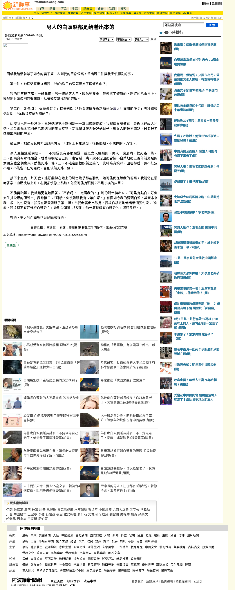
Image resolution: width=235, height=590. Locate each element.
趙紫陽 (11, 519)
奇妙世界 (149, 13)
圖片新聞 (193, 535)
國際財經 (96, 535)
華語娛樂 (51, 558)
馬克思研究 (94, 570)
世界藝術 (71, 553)
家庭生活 (65, 547)
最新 (36, 13)
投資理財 (208, 547)
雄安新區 (70, 514)
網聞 (116, 535)
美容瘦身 (180, 547)
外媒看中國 (46, 541)
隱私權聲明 (183, 581)
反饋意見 (152, 581)
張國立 (18, 39)
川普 (42, 510)
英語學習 (57, 553)
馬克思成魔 (65, 510)
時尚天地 (112, 13)
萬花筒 (137, 13)
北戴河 (93, 514)
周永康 (22, 519)
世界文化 (28, 553)
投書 (115, 541)
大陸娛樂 (36, 558)
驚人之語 (62, 541)
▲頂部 (198, 581)
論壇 (112, 8)
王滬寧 (32, 514)
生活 (75, 8)
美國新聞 (45, 535)
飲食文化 (46, 13)
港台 (173, 535)
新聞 (52, 8)
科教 (124, 535)
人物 (107, 535)
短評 (98, 541)
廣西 (27, 510)
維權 (149, 535)
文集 (82, 541)
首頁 (41, 8)
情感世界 (60, 13)
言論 (33, 541)
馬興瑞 (51, 510)
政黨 (90, 541)
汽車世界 (86, 13)
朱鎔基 (18, 510)
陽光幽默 (124, 570)
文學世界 (85, 553)
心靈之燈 (79, 547)
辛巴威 (104, 514)
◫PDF (218, 18)
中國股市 (20, 514)
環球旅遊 (162, 13)
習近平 (93, 510)
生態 (165, 535)
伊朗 (9, 510)
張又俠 (135, 510)
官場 (132, 535)
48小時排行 (173, 32)
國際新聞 (82, 535)
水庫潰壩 (80, 510)
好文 (106, 541)
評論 (64, 8)
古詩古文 (194, 547)
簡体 (206, 3)
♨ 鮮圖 (187, 13)
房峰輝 (125, 514)
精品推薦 (122, 558)
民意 (139, 541)
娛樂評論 (108, 558)
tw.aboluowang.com (49, 1)
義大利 (118, 109)
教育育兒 (137, 547)
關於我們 (137, 581)
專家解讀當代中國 (72, 570)
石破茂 (50, 514)
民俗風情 (175, 13)
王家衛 (32, 519)
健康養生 (36, 547)
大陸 (56, 535)
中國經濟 (105, 510)
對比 (123, 541)
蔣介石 (82, 514)
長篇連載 (100, 553)
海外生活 (94, 547)
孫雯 (59, 514)
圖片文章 (114, 553)
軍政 (33, 535)
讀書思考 (43, 553)
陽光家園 (153, 570)
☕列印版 (196, 18)
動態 (73, 541)
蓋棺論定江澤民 (47, 570)
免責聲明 (167, 581)
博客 (123, 8)
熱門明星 (65, 558)
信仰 (182, 535)
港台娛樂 (79, 558)
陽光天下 (138, 570)
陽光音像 (167, 570)
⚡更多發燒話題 (17, 503)
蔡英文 (143, 514)
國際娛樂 (94, 558)
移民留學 (99, 13)
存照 (131, 541)
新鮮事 (88, 8)
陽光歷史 (110, 570)
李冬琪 (52, 227)
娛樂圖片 (137, 558)
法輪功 (145, 510)
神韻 (35, 510)
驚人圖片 (28, 570)
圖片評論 (151, 541)
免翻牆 (216, 3)
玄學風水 (108, 547)
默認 (154, 39)
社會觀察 (73, 13)
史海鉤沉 (51, 547)
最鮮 (25, 564)
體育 (157, 535)
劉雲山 (114, 514)
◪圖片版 (208, 18)
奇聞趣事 (125, 13)
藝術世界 (165, 547)
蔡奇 (134, 514)
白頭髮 (11, 245)
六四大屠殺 (121, 510)
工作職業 (122, 547)
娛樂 (101, 8)
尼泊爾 (43, 519)
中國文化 (151, 547)
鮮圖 (188, 564)
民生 (140, 535)
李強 (41, 514)
